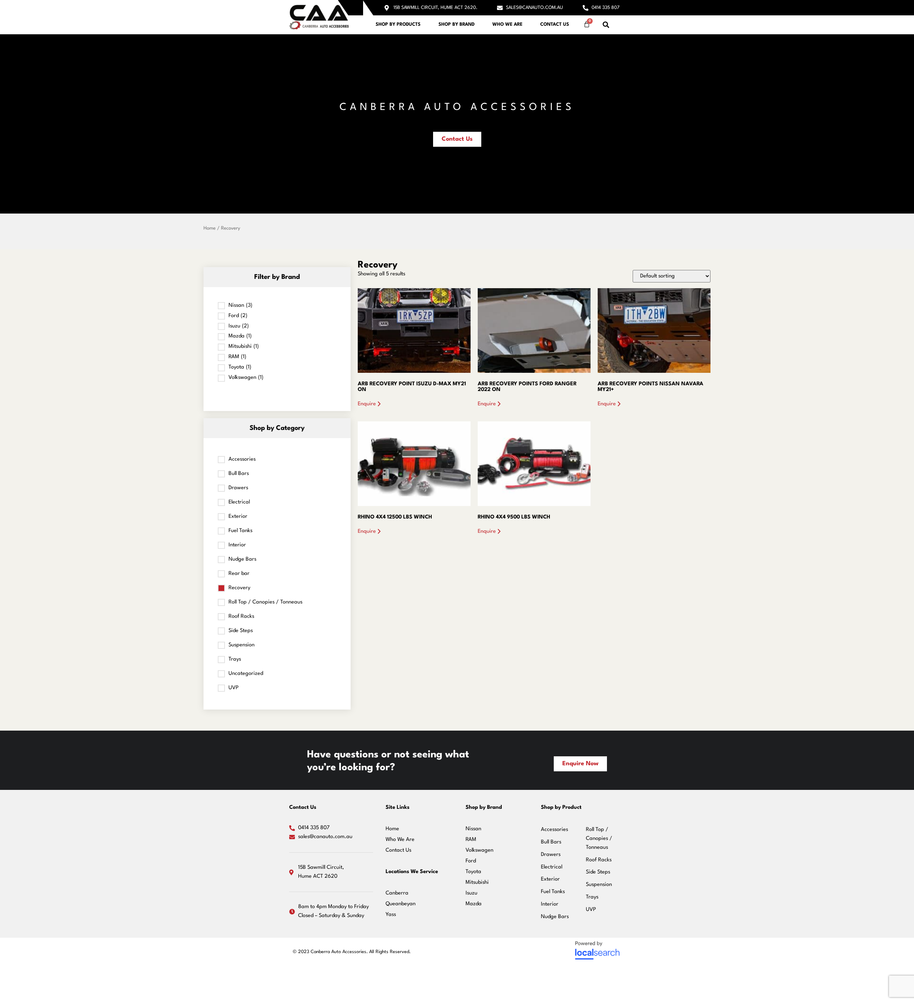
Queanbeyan (401, 904)
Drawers (238, 488)
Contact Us (554, 24)
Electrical (239, 502)
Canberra (397, 893)
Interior (237, 545)
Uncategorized (245, 673)
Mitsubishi (477, 882)
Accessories (242, 459)
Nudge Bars (242, 559)
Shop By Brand (456, 24)
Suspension (241, 645)
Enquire (367, 404)
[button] (606, 25)
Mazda (474, 904)
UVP (233, 688)
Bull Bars (238, 473)
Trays (234, 659)
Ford (471, 861)
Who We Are (507, 24)
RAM (471, 839)
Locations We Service (412, 872)
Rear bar (239, 573)
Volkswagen (479, 850)
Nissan (473, 829)
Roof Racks (241, 616)
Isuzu (471, 893)
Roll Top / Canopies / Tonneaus (265, 602)
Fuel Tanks (240, 530)
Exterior (237, 516)
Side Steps (240, 630)
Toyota (473, 872)
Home (210, 228)
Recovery (239, 588)
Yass (391, 914)
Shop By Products (398, 24)
